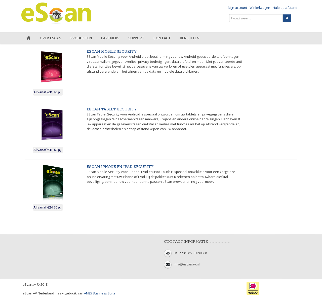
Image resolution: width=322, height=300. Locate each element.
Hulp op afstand (285, 7)
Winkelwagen (260, 7)
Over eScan (50, 38)
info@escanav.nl (187, 264)
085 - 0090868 (196, 253)
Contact (162, 38)
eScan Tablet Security (112, 109)
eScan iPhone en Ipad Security (120, 166)
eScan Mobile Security (112, 51)
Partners (110, 38)
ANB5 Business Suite (99, 293)
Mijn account (237, 7)
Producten (81, 38)
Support (136, 38)
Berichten (189, 38)
